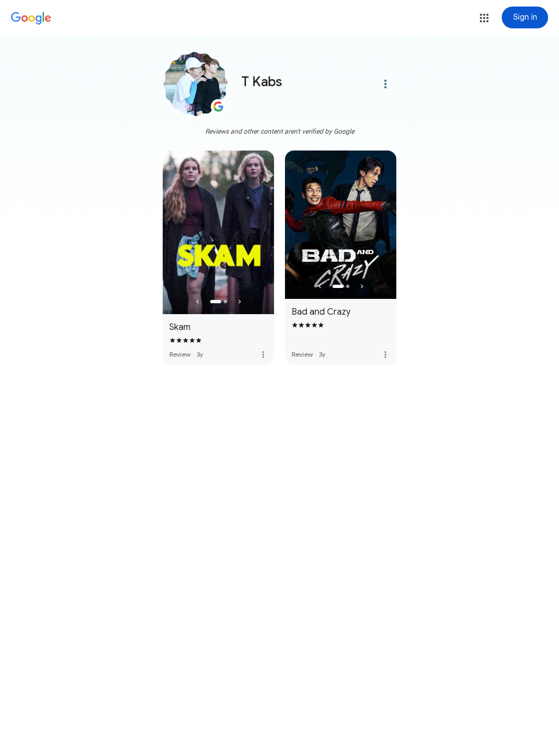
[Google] (31, 18)
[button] (484, 18)
